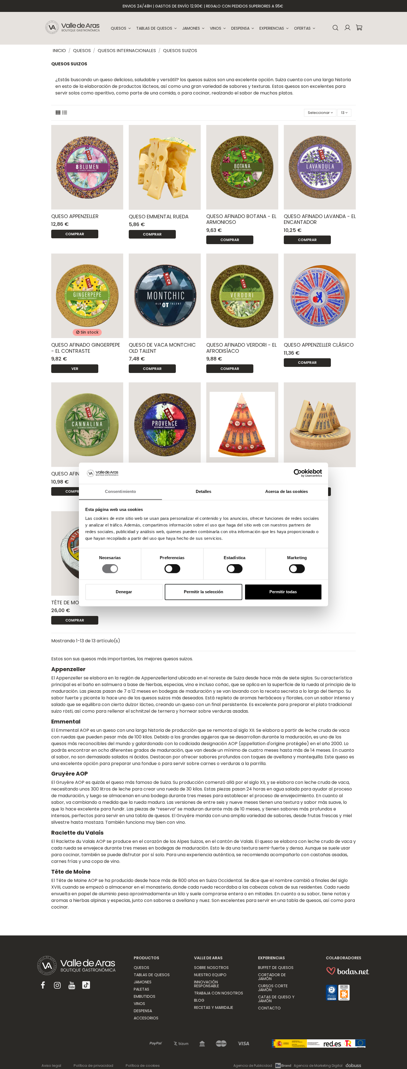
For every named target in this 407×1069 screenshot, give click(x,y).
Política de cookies (143, 1065)
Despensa (143, 1011)
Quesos (141, 968)
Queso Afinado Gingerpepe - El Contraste (85, 347)
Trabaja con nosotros (218, 993)
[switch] (172, 568)
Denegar (124, 591)
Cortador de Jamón (272, 977)
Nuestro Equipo (210, 975)
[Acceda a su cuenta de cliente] (347, 28)
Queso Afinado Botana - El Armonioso (241, 219)
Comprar (74, 234)
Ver (74, 368)
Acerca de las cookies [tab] (286, 491)
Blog (199, 1000)
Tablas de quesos (152, 975)
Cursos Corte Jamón (273, 988)
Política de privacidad (93, 1065)
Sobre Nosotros (211, 968)
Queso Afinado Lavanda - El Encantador (320, 219)
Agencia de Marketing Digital (318, 1065)
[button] (274, 28)
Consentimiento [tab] (120, 491)
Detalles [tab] (204, 491)
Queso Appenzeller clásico (319, 344)
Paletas (141, 989)
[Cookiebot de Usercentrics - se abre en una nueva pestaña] (298, 473)
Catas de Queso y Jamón (276, 999)
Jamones (142, 982)
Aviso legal (51, 1065)
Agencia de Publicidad (252, 1065)
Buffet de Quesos (275, 968)
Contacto (269, 1008)
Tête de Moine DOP (74, 602)
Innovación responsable (206, 984)
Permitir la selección (203, 591)
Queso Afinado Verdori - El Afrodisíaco (241, 347)
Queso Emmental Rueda (159, 216)
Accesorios (146, 1018)
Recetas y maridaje (213, 1007)
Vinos (139, 1004)
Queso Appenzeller (75, 216)
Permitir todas (283, 591)
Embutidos (144, 996)
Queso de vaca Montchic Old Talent (162, 347)
